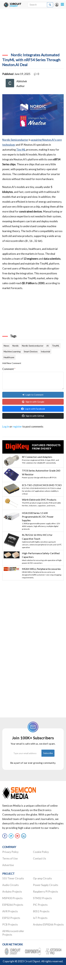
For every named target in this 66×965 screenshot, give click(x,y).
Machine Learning (12, 351)
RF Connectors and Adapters (37, 456)
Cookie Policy (41, 851)
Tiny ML (20, 149)
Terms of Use (10, 858)
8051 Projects (41, 911)
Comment (8, 369)
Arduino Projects (12, 891)
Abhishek (21, 81)
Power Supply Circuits (45, 885)
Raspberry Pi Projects (45, 891)
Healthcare (9, 357)
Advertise (8, 865)
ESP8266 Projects (12, 904)
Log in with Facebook (35, 408)
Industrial (45, 351)
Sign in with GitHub (35, 415)
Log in (57, 4)
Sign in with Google (35, 401)
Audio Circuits (10, 885)
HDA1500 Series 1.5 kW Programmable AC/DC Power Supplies (38, 516)
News (6, 345)
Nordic (15, 345)
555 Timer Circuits (13, 878)
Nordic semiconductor (32, 345)
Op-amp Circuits (42, 878)
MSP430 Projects (12, 898)
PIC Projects (40, 904)
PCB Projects (10, 924)
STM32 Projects (42, 898)
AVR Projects (10, 911)
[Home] (12, 5)
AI (48, 345)
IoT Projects (40, 918)
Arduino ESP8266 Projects (48, 924)
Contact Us (39, 858)
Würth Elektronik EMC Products (39, 499)
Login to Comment (34, 394)
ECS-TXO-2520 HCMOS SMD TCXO (42, 485)
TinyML (55, 345)
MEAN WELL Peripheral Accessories (41, 568)
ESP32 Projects (11, 918)
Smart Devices (31, 351)
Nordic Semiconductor (15, 139)
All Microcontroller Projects (13, 932)
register (17, 426)
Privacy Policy (10, 851)
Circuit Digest (32, 961)
